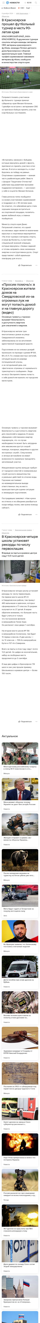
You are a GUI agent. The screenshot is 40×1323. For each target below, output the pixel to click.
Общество (5, 16)
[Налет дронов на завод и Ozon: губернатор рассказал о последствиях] (20, 1114)
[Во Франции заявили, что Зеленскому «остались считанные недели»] (20, 936)
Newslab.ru (19, 281)
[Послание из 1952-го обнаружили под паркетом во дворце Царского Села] (20, 1079)
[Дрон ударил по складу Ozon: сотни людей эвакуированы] (20, 1256)
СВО (22, 8)
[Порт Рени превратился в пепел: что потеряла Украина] (20, 1150)
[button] (20, 78)
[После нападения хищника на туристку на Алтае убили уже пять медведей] (20, 865)
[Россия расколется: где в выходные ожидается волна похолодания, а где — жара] (20, 1185)
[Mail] (7, 2)
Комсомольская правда (23, 530)
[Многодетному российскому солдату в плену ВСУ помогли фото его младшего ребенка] (20, 759)
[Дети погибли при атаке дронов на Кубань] (20, 972)
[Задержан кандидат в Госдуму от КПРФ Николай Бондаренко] (20, 1043)
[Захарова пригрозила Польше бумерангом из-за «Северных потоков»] (20, 1292)
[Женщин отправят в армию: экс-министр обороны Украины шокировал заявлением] (20, 830)
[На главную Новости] (14, 2)
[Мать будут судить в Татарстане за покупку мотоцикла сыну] (20, 901)
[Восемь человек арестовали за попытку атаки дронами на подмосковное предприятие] (20, 1008)
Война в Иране (10, 8)
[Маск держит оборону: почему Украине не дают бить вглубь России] (20, 794)
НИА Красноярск (22, 13)
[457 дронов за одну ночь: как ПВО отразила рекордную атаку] (20, 1221)
